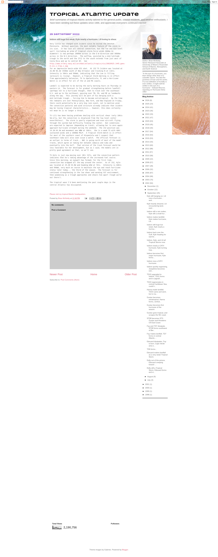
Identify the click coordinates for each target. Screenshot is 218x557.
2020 (147, 121)
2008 (147, 162)
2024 (147, 107)
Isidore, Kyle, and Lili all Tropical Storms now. (156, 241)
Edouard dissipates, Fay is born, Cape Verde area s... (156, 343)
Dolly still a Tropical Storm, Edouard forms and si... (156, 370)
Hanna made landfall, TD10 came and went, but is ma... (156, 292)
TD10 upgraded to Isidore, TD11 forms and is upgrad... (156, 276)
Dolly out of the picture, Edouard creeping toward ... (156, 362)
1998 (147, 395)
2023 (147, 111)
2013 (147, 145)
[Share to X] (95, 198)
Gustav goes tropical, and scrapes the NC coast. (157, 314)
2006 (147, 169)
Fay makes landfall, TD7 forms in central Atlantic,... (156, 336)
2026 (147, 100)
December (151, 186)
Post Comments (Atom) (70, 280)
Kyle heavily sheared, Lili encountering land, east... (157, 206)
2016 (147, 135)
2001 (147, 384)
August (150, 377)
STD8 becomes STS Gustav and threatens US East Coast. (156, 320)
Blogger (125, 550)
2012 (147, 149)
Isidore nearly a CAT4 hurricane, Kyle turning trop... (157, 248)
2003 (147, 180)
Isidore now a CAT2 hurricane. (154, 262)
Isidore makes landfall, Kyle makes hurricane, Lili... (157, 219)
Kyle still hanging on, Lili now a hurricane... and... (156, 198)
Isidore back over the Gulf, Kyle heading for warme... (156, 234)
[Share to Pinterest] (100, 198)
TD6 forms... (152, 349)
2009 (147, 159)
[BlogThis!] (93, 198)
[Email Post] (86, 198)
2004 (147, 176)
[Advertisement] (155, 437)
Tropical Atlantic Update (94, 14)
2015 (147, 138)
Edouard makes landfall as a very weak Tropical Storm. (157, 355)
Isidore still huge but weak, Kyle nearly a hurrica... (155, 227)
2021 (147, 118)
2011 (147, 152)
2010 (147, 156)
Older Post (131, 274)
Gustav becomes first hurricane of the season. (155, 307)
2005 (147, 173)
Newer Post (56, 274)
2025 (147, 104)
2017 (147, 131)
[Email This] (90, 198)
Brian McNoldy (64, 198)
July (149, 380)
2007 (147, 166)
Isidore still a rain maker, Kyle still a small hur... (156, 212)
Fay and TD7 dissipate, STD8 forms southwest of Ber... (157, 328)
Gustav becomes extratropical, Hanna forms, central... (156, 299)
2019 (147, 124)
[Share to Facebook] (97, 198)
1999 (147, 391)
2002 (147, 183)
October (150, 190)
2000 (147, 388)
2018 (147, 128)
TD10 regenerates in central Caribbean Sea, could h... (157, 284)
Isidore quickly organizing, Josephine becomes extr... (157, 269)
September (152, 193)
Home (93, 274)
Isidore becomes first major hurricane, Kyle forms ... (156, 255)
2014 (147, 142)
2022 (147, 114)
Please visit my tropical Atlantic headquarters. (68, 194)
